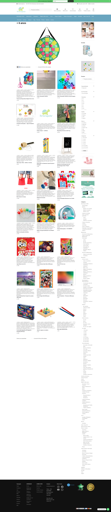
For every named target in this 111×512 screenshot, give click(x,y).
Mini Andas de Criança (21, 196)
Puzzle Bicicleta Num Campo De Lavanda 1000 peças (25, 296)
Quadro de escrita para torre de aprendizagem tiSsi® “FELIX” (63, 165)
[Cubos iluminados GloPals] (46, 79)
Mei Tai (84, 241)
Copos (84, 217)
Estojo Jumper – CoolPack (42, 130)
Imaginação (43, 158)
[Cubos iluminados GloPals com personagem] (66, 79)
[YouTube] (58, 489)
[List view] (20, 67)
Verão (22, 161)
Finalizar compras (87, 10)
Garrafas (85, 219)
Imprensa (18, 501)
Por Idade (31, 96)
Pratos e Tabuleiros (85, 226)
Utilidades (83, 467)
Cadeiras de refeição (86, 213)
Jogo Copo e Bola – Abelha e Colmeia (24, 162)
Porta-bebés (84, 238)
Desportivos (85, 352)
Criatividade (19, 92)
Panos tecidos (85, 245)
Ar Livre (52, 90)
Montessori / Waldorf (87, 360)
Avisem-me (25, 125)
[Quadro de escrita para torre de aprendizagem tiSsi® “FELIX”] (66, 145)
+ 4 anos (38, 123)
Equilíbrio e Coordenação (88, 287)
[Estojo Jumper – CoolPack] (46, 113)
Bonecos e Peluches (87, 347)
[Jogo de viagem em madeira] (46, 312)
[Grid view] (18, 67)
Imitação (62, 126)
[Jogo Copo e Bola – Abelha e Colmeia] (26, 145)
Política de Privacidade (29, 495)
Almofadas (84, 450)
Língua (84, 294)
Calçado (83, 433)
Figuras (84, 353)
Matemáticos (49, 325)
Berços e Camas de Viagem (87, 453)
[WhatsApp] (62, 489)
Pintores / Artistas (25, 95)
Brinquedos (19, 91)
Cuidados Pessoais (85, 391)
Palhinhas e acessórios (87, 220)
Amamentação (85, 205)
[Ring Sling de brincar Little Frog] (66, 113)
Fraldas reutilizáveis (87, 407)
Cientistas (24, 225)
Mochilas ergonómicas (87, 242)
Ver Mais (82, 470)
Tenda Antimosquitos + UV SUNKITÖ (64, 228)
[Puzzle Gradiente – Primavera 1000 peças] (66, 278)
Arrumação (84, 451)
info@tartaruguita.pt (50, 486)
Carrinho (79, 10)
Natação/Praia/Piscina (70, 225)
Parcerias (18, 497)
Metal (53, 194)
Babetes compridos (86, 210)
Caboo (84, 239)
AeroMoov (84, 423)
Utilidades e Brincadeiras (85, 468)
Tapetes (83, 465)
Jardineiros (85, 266)
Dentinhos (84, 393)
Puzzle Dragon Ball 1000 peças (43, 295)
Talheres (83, 230)
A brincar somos (60, 124)
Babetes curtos (86, 211)
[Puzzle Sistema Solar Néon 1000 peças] (46, 246)
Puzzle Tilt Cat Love (61, 263)
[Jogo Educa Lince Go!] (26, 246)
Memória (85, 297)
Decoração (84, 454)
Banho (38, 91)
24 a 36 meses (67, 156)
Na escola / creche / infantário (26, 120)
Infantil (83, 419)
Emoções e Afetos (26, 119)
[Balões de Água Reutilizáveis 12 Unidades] (46, 213)
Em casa (23, 92)
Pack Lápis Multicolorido (62, 329)
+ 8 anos (49, 123)
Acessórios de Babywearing (69, 124)
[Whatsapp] (108, 509)
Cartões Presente (84, 377)
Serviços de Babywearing (87, 252)
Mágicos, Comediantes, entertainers (24, 158)
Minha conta (65, 10)
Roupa (83, 446)
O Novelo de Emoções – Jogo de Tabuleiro (25, 123)
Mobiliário (59, 160)
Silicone (18, 230)
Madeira (47, 158)
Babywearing (83, 232)
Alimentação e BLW (84, 203)
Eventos (18, 503)
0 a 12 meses (85, 337)
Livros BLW (84, 225)
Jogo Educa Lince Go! (21, 263)
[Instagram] (58, 486)
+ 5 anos (42, 123)
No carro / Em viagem (66, 195)
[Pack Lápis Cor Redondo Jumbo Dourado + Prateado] (46, 145)
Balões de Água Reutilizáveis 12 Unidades (45, 230)
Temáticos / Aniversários (87, 374)
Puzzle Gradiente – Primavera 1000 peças (65, 295)
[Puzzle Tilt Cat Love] (66, 246)
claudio (82, 379)
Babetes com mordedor (87, 208)
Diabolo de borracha (41, 197)
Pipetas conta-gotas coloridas (23, 232)
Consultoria (85, 255)
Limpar (84, 150)
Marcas (82, 421)
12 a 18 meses (86, 338)
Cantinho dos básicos (85, 376)
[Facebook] (62, 486)
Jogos (31, 119)
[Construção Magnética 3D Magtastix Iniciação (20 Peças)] (26, 312)
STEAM (84, 372)
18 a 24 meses (62, 156)
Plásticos (26, 96)
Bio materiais (85, 306)
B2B (17, 505)
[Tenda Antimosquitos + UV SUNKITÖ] (66, 213)
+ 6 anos (45, 123)
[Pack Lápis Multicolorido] (66, 312)
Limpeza (83, 223)
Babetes (83, 206)
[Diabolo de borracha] (46, 180)
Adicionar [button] (65, 132)
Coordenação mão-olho (26, 91)
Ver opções (25, 100)
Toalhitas (83, 413)
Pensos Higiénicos (85, 412)
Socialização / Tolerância (66, 128)
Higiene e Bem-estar (85, 382)
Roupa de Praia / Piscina (85, 426)
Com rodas (85, 349)
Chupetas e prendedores (86, 390)
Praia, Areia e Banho (43, 228)
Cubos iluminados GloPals (42, 96)
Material (52, 93)
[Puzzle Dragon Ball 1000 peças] (46, 278)
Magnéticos (19, 326)
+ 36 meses (59, 123)
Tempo (23, 122)
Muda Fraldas (84, 409)
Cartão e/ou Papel (86, 307)
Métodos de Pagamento (29, 489)
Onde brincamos (20, 121)
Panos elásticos (86, 244)
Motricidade (39, 126)
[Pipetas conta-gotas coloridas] (26, 213)
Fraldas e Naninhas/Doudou (87, 455)
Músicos (84, 274)
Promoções (29, 504)
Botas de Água (86, 435)
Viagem (58, 227)
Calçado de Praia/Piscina (87, 439)
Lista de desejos (73, 10)
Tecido (51, 128)
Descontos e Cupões (29, 502)
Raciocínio (30, 261)
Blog (93, 10)
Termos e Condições (29, 492)
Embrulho (83, 380)
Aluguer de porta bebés (87, 254)
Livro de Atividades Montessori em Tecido (65, 198)
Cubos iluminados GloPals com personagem (66, 96)
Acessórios (84, 429)
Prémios (18, 499)
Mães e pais (66, 126)
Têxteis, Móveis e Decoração (86, 448)
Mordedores (85, 362)
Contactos (19, 488)
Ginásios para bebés (87, 354)
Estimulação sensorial (30, 92)
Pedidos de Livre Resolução (30, 498)
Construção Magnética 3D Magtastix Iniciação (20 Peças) (24, 331)
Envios (28, 486)
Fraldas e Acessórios (86, 222)
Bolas (84, 346)
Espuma (84, 309)
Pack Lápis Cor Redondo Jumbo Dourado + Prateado (46, 164)
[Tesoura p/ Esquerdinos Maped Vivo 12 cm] (26, 79)
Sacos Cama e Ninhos (86, 464)
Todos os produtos (57, 10)
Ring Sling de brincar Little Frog (63, 130)
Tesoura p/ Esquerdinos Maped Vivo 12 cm (25, 98)
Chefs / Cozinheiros (86, 260)
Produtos (18, 491)
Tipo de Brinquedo (28, 122)
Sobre (18, 486)
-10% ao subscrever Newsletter (45, 1)
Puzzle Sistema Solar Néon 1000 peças (45, 263)
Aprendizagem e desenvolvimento (23, 90)
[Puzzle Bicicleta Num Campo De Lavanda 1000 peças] (26, 278)
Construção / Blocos (49, 91)
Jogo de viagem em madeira (42, 330)
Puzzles (49, 261)
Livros (82, 415)
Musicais (84, 363)
